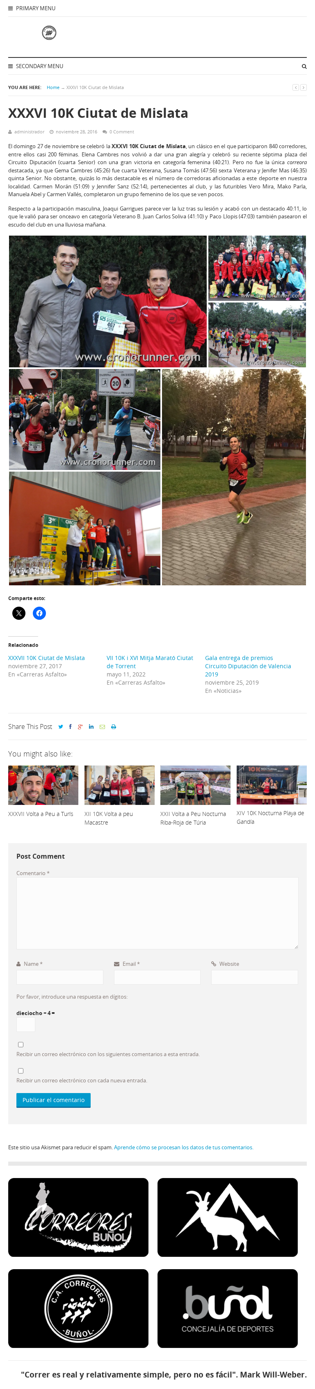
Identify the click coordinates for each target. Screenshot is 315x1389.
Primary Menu (35, 8)
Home (53, 87)
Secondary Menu (39, 66)
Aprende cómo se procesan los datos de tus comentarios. (183, 1147)
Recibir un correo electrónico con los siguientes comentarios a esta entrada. (108, 1054)
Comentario (33, 873)
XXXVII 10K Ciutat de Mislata (46, 658)
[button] (108, 301)
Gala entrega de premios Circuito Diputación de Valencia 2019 (248, 666)
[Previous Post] (295, 87)
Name (33, 963)
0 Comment (122, 131)
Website (228, 963)
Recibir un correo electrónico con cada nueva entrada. (81, 1080)
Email (130, 963)
